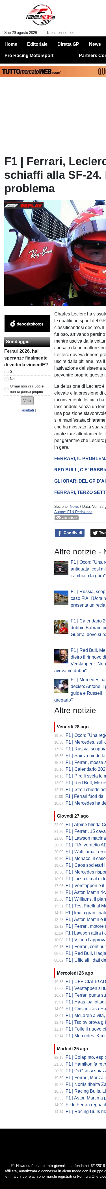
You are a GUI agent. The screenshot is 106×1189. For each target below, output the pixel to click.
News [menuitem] (95, 44)
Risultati (27, 410)
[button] (27, 400)
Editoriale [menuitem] (37, 44)
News (74, 506)
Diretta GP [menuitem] (68, 44)
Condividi (72, 532)
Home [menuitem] (11, 44)
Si (11, 371)
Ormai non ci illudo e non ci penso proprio (27, 389)
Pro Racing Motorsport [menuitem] (29, 55)
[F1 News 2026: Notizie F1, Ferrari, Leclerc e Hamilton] (40, 17)
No (12, 379)
